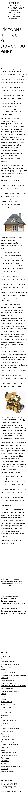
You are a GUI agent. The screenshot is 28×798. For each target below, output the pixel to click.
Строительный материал (9, 755)
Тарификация (5, 758)
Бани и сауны (5, 659)
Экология (4, 769)
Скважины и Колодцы (8, 742)
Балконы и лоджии (7, 656)
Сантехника (5, 736)
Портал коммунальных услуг (13, 581)
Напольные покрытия (8, 704)
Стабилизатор (6, 747)
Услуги (3, 763)
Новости (4, 710)
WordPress (17, 791)
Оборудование (6, 712)
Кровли (3, 696)
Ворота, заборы (6, 667)
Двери (3, 669)
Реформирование (7, 731)
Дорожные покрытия (8, 672)
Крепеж (3, 694)
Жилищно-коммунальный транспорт (14, 675)
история (9, 585)
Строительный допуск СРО (10, 752)
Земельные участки (8, 680)
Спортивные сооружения (10, 744)
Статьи (3, 750)
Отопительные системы (9, 720)
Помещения (5, 723)
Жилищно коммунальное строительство (15, 5)
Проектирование (7, 726)
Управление (5, 761)
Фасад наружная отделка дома (11, 766)
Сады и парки (6, 734)
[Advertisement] (14, 557)
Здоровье (4, 678)
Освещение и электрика (9, 718)
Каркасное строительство (14, 583)
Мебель (3, 699)
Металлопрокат (6, 702)
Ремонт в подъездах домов (10, 728)
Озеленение (5, 715)
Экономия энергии (7, 771)
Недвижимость (6, 707)
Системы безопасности (9, 739)
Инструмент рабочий (8, 683)
